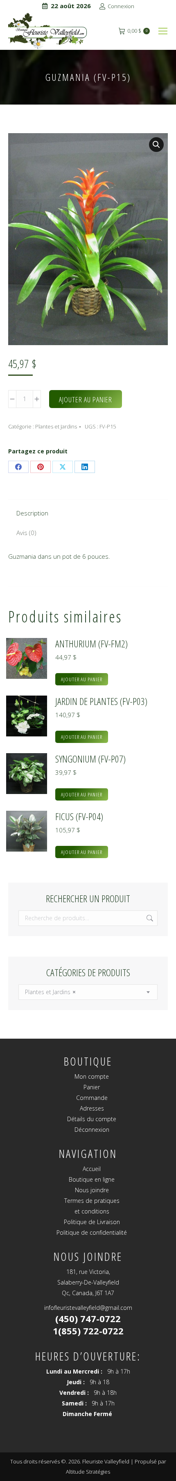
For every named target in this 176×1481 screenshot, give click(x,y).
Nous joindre (92, 1190)
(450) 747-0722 (88, 1318)
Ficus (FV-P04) (79, 816)
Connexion (121, 6)
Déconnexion (91, 1129)
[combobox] (88, 992)
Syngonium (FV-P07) (90, 759)
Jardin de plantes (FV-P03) (101, 701)
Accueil (92, 1169)
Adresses (92, 1108)
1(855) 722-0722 (88, 1331)
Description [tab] (32, 513)
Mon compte (91, 1076)
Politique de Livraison (92, 1222)
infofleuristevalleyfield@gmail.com (88, 1307)
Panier (91, 1087)
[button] (156, 144)
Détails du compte (91, 1119)
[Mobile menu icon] (163, 31)
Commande (92, 1098)
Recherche (149, 918)
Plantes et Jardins (56, 426)
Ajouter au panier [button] (81, 679)
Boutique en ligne (92, 1179)
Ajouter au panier (85, 399)
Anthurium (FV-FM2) (91, 643)
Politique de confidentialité (91, 1232)
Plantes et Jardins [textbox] (50, 992)
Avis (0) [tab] (26, 533)
